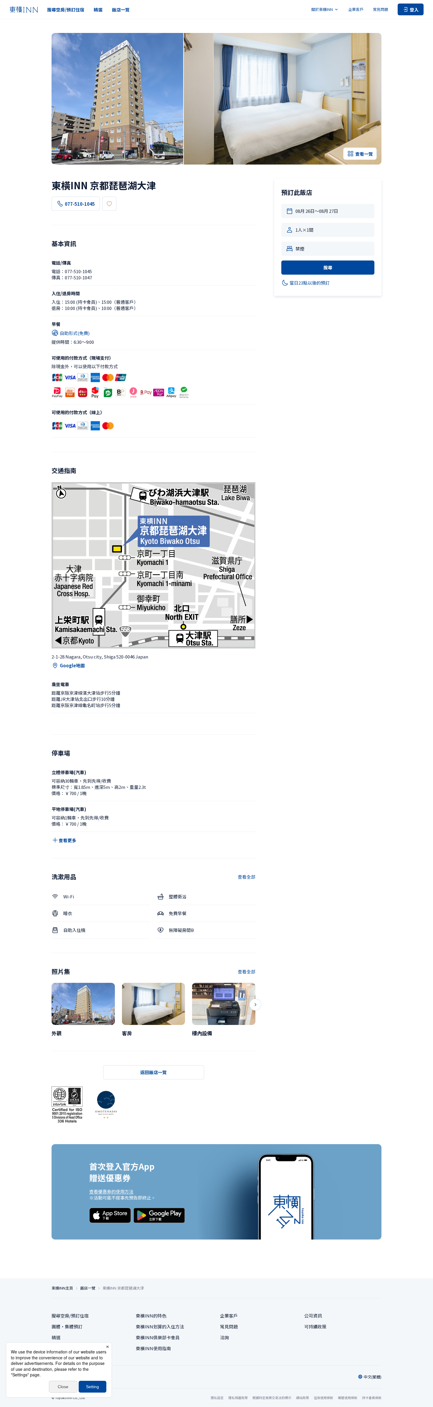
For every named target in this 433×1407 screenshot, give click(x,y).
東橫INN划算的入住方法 (160, 1326)
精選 (98, 9)
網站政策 (302, 1397)
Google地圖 (72, 665)
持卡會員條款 (371, 1397)
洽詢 (224, 1337)
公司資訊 (313, 1316)
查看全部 (246, 877)
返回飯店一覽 (153, 1072)
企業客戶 (355, 9)
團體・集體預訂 (67, 1326)
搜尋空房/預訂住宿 (65, 9)
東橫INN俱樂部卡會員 (158, 1337)
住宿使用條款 (323, 1397)
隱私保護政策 (238, 1397)
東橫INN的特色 (151, 1316)
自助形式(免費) (75, 333)
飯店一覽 (121, 9)
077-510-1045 (80, 204)
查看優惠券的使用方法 (111, 1191)
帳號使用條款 (347, 1397)
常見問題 (380, 9)
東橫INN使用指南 (153, 1348)
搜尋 (327, 267)
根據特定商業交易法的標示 (271, 1397)
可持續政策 (315, 1326)
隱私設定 (217, 1398)
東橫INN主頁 (62, 1288)
